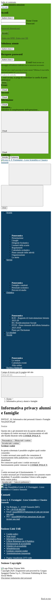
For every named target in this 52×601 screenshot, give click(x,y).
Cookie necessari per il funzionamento (17, 472)
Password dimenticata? (10, 28)
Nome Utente (32, 21)
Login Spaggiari (21, 72)
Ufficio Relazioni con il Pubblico (20, 541)
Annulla (5, 157)
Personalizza (7, 441)
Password (30, 23)
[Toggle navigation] (22, 195)
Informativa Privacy (14, 539)
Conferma (14, 157)
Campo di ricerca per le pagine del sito (17, 372)
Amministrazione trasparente (18, 553)
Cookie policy (12, 534)
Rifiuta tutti (23, 441)
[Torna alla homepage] (26, 161)
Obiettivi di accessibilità (16, 546)
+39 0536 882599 (17, 509)
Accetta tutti (10, 443)
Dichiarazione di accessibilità (18, 543)
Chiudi (4, 90)
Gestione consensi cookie (17, 551)
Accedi (4, 7)
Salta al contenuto (8, 2)
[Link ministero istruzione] (13, 4)
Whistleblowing (13, 548)
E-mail (29, 62)
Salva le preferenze (21, 482)
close (4, 208)
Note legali (11, 536)
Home (9, 399)
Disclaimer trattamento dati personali (16, 578)
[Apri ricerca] (30, 174)
